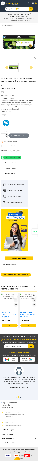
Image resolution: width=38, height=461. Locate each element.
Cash (21, 458)
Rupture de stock (19, 135)
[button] (16, 397)
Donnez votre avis (8, 85)
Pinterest (17, 150)
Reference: (4, 95)
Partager (10, 150)
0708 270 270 (8, 422)
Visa (12, 455)
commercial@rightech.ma (14, 425)
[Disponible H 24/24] (35, 231)
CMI (31, 455)
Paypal (21, 455)
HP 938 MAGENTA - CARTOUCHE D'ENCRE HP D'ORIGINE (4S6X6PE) (27, 315)
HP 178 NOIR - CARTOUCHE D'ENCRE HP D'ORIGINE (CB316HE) (9, 315)
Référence (7, 264)
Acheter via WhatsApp (12, 157)
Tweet (14, 150)
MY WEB (27, 452)
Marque (4, 115)
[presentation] (6, 67)
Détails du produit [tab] (19, 258)
